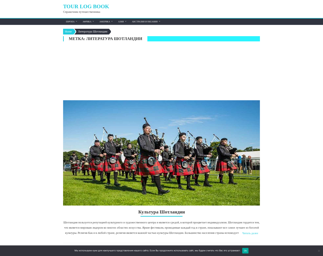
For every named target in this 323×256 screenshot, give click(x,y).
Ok (245, 250)
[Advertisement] (161, 71)
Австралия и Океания (145, 21)
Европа (70, 21)
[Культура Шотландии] (161, 153)
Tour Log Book (86, 6)
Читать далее (250, 233)
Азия (121, 21)
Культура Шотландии (161, 211)
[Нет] (318, 250)
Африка (87, 21)
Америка (104, 21)
